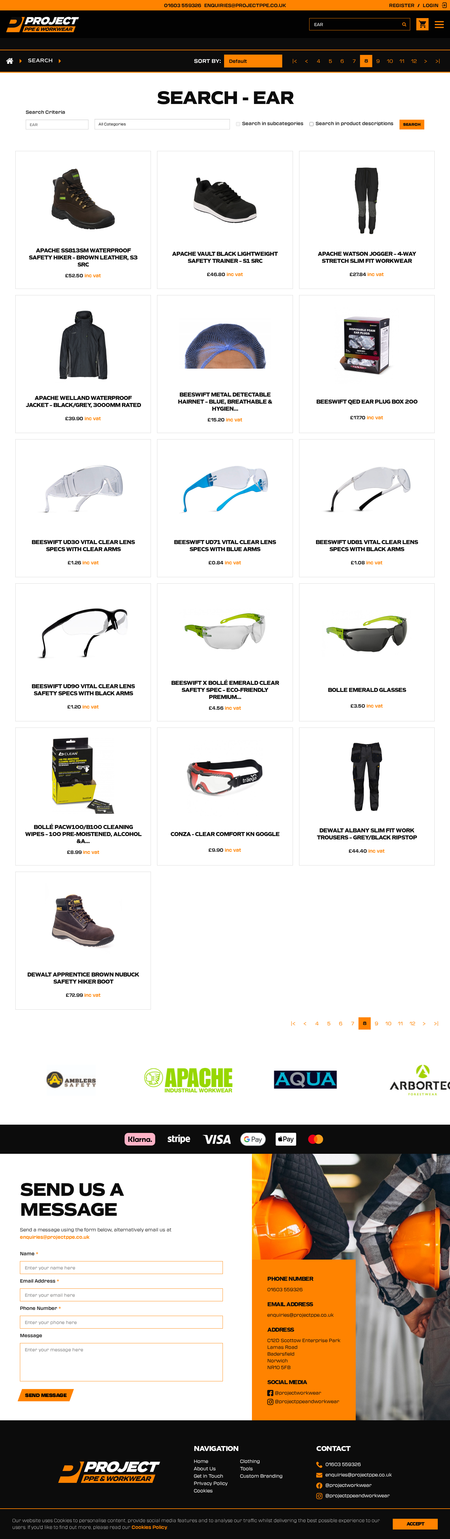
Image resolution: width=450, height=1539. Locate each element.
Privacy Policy (211, 1483)
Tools (246, 1468)
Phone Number (40, 1308)
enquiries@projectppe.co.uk (245, 5)
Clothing (250, 1461)
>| (438, 60)
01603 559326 (182, 5)
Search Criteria (45, 112)
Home (201, 1461)
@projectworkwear (298, 1392)
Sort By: (207, 61)
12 (414, 60)
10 (390, 60)
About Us (205, 1468)
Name (29, 1253)
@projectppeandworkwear (307, 1401)
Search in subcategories (272, 123)
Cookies (203, 1490)
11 (401, 60)
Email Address (39, 1281)
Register (401, 5)
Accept (415, 1524)
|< (294, 60)
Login (430, 5)
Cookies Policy (149, 1527)
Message (31, 1335)
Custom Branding (261, 1475)
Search (40, 60)
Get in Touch (208, 1475)
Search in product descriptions (354, 123)
